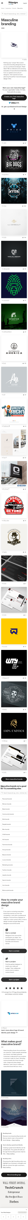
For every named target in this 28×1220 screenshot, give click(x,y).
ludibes (25, 59)
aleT (4, 394)
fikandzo (5, 709)
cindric (4, 143)
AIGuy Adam (6, 520)
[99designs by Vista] (13, 3)
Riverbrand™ (6, 489)
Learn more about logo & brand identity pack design (12, 1031)
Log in (25, 3)
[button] (26, 1209)
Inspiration (8, 8)
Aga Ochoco (6, 174)
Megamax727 (6, 678)
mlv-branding (5, 1097)
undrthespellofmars (7, 331)
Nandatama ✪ (6, 426)
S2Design (5, 741)
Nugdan (5, 552)
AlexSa (4, 237)
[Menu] (2, 3)
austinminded (6, 300)
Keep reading (16, 1140)
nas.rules (5, 646)
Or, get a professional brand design (14, 106)
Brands (14, 8)
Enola (4, 363)
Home (3, 8)
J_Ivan (4, 206)
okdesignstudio (6, 269)
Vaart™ (5, 457)
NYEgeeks (4, 1028)
